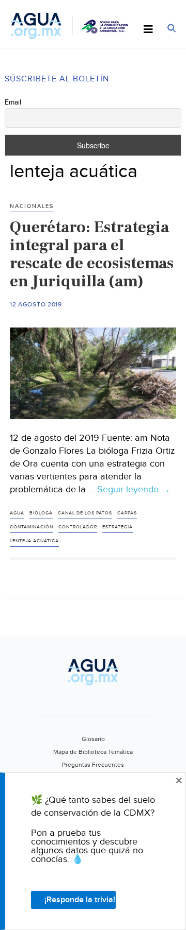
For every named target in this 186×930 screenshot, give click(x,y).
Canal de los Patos (85, 513)
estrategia (117, 527)
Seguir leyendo (134, 489)
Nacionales (32, 206)
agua (17, 513)
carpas (127, 513)
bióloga (41, 513)
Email (13, 102)
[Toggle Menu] (148, 30)
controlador (77, 527)
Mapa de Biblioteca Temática (93, 751)
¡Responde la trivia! (79, 900)
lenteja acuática (34, 541)
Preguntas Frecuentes (93, 764)
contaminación (31, 527)
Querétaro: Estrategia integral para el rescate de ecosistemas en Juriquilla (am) (92, 254)
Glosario (93, 739)
